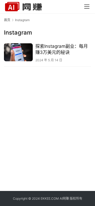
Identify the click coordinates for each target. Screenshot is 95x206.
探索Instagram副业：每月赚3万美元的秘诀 (61, 49)
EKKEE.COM (50, 198)
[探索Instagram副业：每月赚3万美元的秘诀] (18, 52)
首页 (7, 20)
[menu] (86, 6)
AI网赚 (64, 198)
